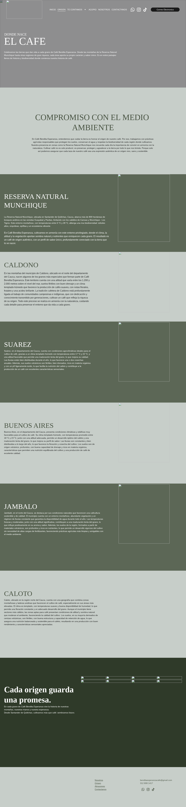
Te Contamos (74, 9)
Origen (98, 783)
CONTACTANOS (119, 9)
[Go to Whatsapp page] (134, 10)
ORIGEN (62, 9)
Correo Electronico (165, 9)
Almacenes (100, 786)
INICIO (53, 9)
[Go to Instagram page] (140, 10)
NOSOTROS (104, 9)
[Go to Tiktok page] (145, 10)
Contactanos (100, 789)
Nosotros (99, 780)
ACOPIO (92, 9)
